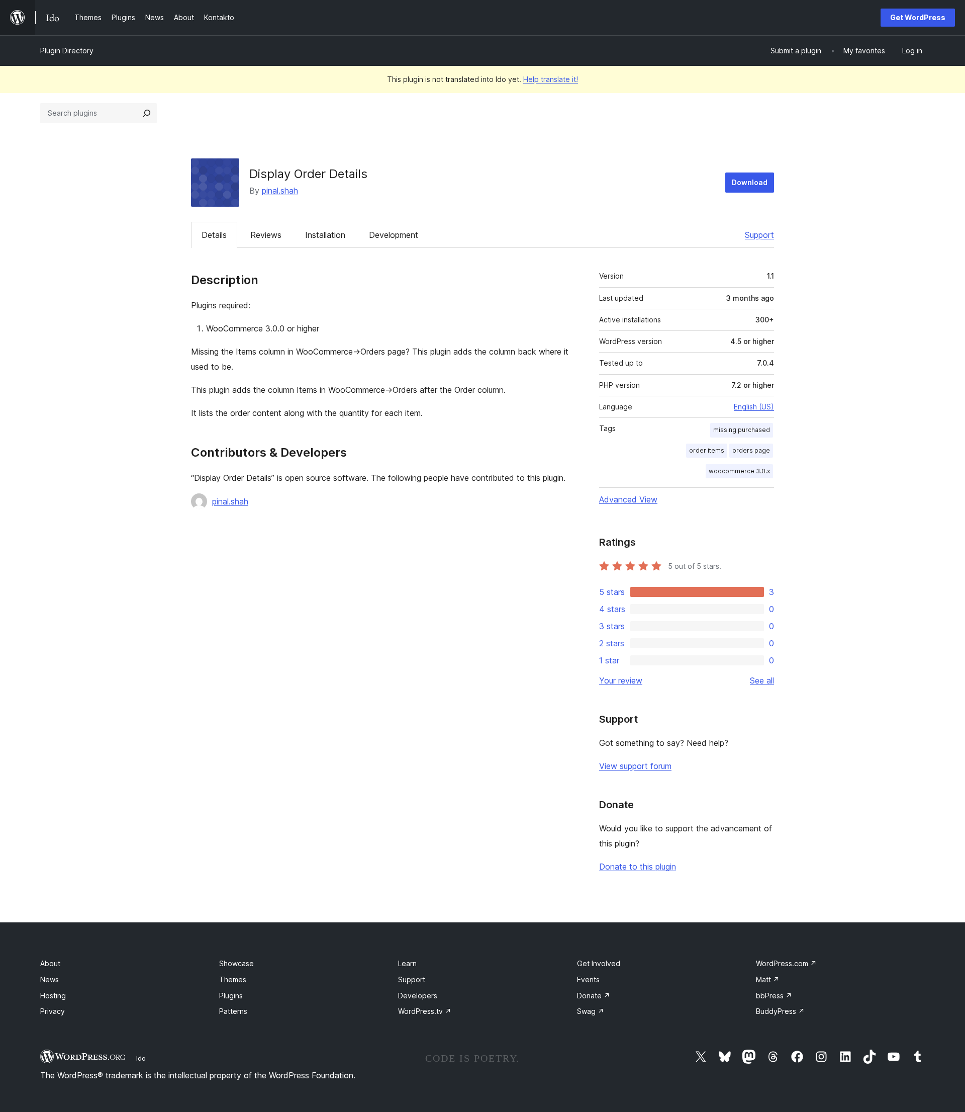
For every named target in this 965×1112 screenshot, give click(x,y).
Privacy (52, 1011)
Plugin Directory (66, 50)
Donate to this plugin (637, 867)
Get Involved (598, 963)
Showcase (236, 963)
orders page (751, 450)
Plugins (231, 995)
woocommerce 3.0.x (739, 471)
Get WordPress (917, 17)
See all (762, 680)
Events (588, 979)
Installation (325, 235)
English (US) (754, 406)
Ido (141, 1058)
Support (759, 235)
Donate (593, 995)
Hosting (53, 995)
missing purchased (741, 430)
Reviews (265, 235)
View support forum (635, 766)
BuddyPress (780, 1011)
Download (749, 182)
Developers (417, 995)
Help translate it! (550, 79)
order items (706, 450)
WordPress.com (786, 963)
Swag (590, 1011)
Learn (407, 963)
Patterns (233, 1011)
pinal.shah (280, 191)
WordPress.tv (424, 1011)
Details (214, 235)
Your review (620, 680)
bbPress (774, 995)
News (49, 979)
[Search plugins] (147, 113)
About (50, 963)
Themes (232, 979)
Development (393, 235)
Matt (768, 979)
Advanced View (628, 499)
